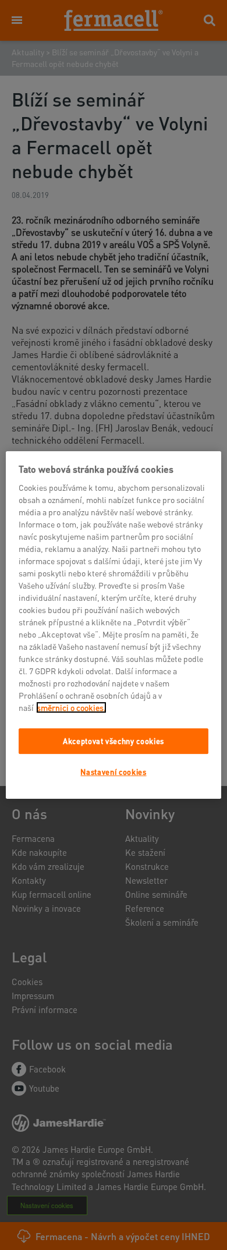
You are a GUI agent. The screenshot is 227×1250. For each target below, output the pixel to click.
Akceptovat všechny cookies (113, 741)
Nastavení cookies (113, 772)
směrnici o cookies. (71, 707)
